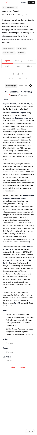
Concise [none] (24, 95)
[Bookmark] (16, 78)
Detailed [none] (14, 95)
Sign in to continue (18, 367)
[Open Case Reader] (26, 78)
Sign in (31, 2)
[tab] (7, 61)
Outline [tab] (24, 86)
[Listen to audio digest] (30, 86)
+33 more (21, 53)
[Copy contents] (23, 74)
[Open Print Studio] (18, 74)
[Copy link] (13, 74)
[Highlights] (20, 78)
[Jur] (6, 2)
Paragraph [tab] (12, 86)
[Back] (1, 2)
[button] (10, 7)
